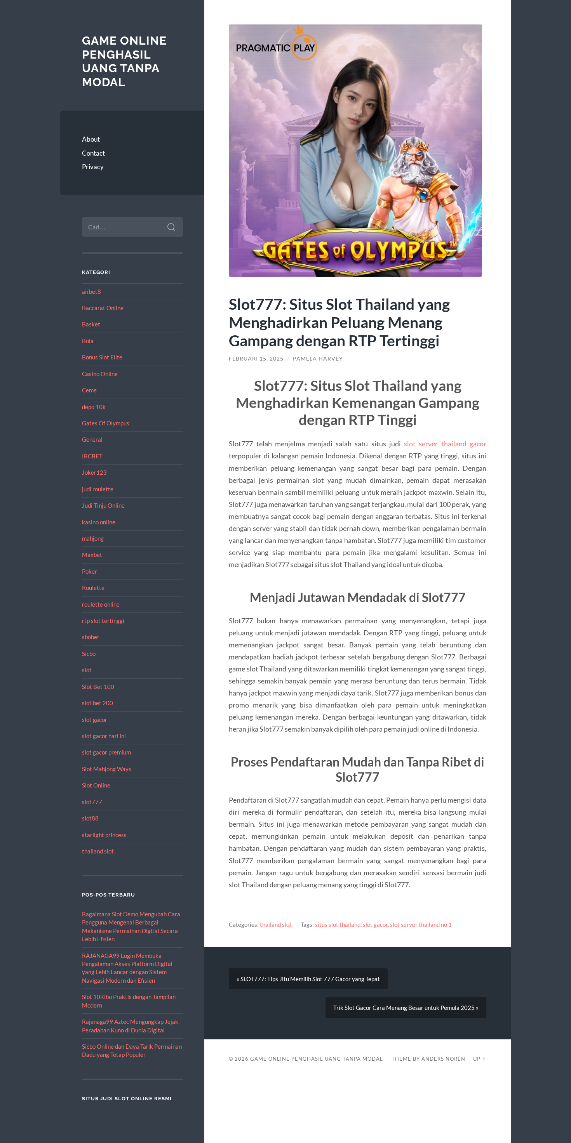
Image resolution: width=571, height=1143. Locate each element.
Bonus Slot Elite (102, 357)
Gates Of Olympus (105, 423)
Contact (93, 153)
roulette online (101, 604)
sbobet (90, 636)
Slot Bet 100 (98, 686)
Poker (89, 571)
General (92, 439)
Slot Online (96, 785)
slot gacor (94, 719)
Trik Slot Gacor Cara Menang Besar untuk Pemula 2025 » (406, 1007)
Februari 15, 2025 (256, 359)
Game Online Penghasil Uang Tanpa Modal (124, 61)
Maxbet (92, 554)
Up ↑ (479, 1059)
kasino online (98, 522)
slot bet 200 (97, 702)
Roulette (93, 587)
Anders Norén (443, 1059)
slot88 (90, 818)
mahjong (93, 538)
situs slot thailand (337, 924)
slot (87, 669)
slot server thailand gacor (445, 443)
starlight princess (104, 834)
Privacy (93, 167)
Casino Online (100, 373)
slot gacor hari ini (104, 735)
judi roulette (97, 489)
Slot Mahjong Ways (106, 768)
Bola (88, 340)
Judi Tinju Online (103, 505)
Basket (91, 324)
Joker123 (94, 472)
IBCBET (92, 456)
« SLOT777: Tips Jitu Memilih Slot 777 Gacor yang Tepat (308, 978)
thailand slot (98, 851)
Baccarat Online (103, 307)
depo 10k (94, 406)
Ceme (89, 390)
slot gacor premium (106, 752)
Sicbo (89, 653)
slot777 (92, 801)
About (91, 139)
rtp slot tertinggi (103, 620)
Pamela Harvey (318, 359)
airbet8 (91, 291)
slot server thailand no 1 (421, 924)
